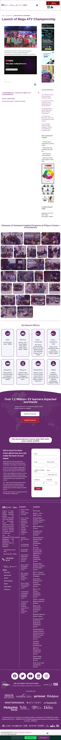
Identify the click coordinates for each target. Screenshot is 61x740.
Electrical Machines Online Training (39, 615)
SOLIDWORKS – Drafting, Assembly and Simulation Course (39, 521)
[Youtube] (30, 676)
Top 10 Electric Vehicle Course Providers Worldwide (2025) (47, 96)
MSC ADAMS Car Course (38, 527)
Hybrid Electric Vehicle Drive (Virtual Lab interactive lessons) (25, 558)
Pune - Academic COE (53, 342)
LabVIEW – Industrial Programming (37, 643)
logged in (11, 101)
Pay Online (7, 572)
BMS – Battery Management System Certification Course (24, 576)
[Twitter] (22, 676)
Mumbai (23, 340)
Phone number (50, 462)
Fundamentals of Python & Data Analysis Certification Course (38, 541)
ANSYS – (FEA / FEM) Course (38, 514)
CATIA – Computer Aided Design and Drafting (38, 601)
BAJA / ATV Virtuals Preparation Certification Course (37, 593)
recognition (9, 15)
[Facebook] (14, 676)
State (48, 470)
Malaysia (23, 370)
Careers (6, 578)
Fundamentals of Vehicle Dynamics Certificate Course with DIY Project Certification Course (25, 607)
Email (35, 462)
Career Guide (7, 586)
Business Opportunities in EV (25, 539)
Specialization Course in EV (24, 550)
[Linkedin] (38, 676)
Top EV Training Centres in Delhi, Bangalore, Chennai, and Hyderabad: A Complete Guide (47, 127)
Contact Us (7, 589)
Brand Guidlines (8, 581)
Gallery (6, 583)
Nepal (53, 370)
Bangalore (7, 370)
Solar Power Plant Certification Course (38, 665)
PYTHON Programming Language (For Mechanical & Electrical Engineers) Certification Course (37, 554)
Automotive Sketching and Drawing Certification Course (37, 582)
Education (49, 479)
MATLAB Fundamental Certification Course (37, 651)
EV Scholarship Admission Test (25, 545)
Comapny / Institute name (39, 470)
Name (35, 454)
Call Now (18, 737)
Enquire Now (44, 737)
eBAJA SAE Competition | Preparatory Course (37, 608)
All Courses (36, 511)
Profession (37, 479)
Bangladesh (38, 370)
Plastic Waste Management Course (37, 658)
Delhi (8, 340)
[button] (37, 5)
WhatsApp (31, 737)
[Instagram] (46, 676)
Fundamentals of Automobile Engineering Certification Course (24, 595)
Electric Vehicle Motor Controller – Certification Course (25, 586)
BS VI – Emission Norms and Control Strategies (39, 574)
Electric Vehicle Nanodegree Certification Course (25, 567)
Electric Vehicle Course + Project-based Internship (25, 512)
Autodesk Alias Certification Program (37, 533)
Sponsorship (7, 575)
